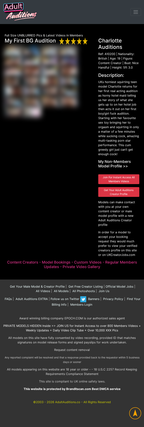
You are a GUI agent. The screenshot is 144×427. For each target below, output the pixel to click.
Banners (93, 299)
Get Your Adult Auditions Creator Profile (119, 192)
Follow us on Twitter (65, 299)
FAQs (8, 299)
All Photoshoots (83, 291)
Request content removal (72, 350)
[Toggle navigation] (135, 12)
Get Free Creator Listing (85, 286)
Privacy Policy (112, 299)
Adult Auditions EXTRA (31, 299)
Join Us (103, 291)
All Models (61, 291)
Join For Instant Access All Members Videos (119, 179)
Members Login (80, 304)
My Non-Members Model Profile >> (114, 163)
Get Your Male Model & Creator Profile (37, 286)
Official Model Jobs (119, 286)
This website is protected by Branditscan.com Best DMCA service (72, 389)
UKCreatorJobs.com (121, 255)
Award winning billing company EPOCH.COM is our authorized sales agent (72, 318)
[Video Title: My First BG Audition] (13, 51)
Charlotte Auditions (110, 43)
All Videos (42, 291)
